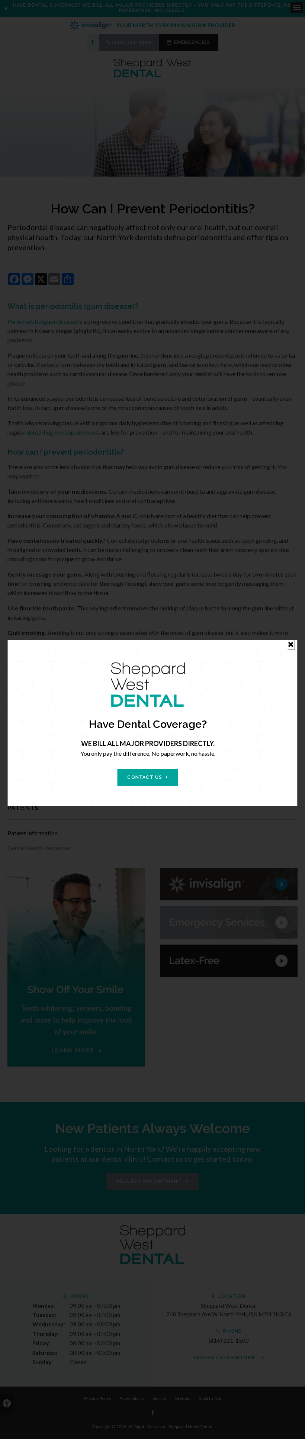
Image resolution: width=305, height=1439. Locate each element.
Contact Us (144, 777)
